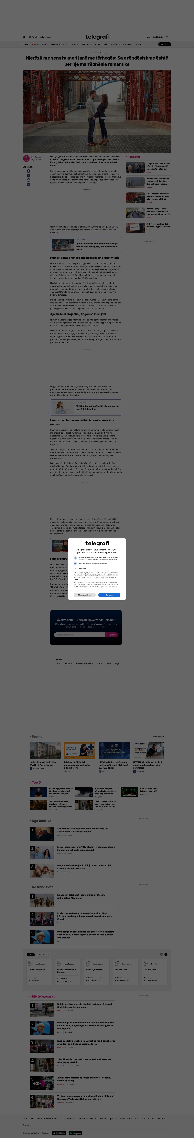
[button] (97, 568)
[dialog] (97, 569)
